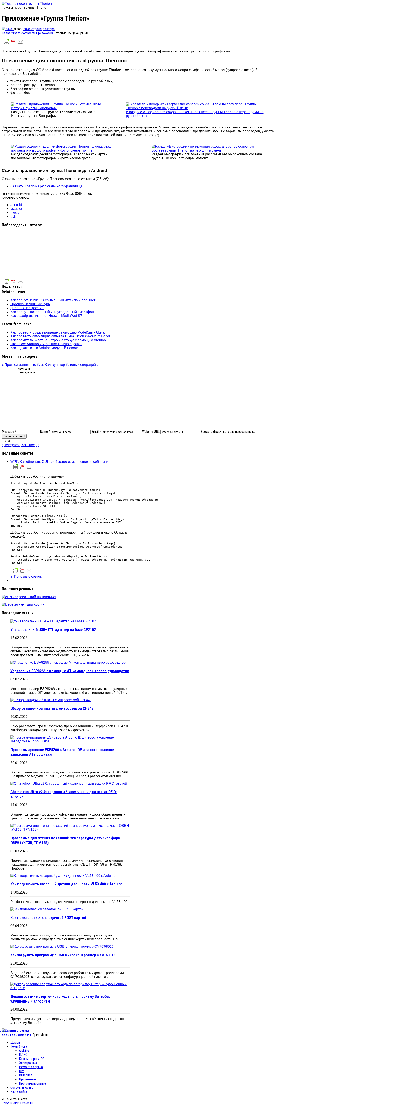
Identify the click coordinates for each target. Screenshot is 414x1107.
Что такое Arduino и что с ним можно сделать (46, 344)
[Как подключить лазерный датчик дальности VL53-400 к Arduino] (63, 876)
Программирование (32, 1083)
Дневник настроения (27, 308)
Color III (27, 1103)
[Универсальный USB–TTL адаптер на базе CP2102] (53, 621)
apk (13, 216)
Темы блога (18, 1046)
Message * (9, 432)
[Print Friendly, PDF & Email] (13, 44)
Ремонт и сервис (31, 1067)
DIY (21, 1071)
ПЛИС (23, 1055)
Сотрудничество (21, 1087)
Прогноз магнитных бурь (30, 304)
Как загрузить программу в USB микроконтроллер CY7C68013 (62, 955)
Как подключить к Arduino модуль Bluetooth (44, 348)
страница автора (43, 29)
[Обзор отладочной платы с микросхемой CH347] (50, 700)
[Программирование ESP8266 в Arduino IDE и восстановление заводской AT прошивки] (70, 741)
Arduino (24, 1050)
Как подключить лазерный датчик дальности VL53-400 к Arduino (66, 884)
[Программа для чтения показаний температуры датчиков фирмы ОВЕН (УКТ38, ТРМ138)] (70, 829)
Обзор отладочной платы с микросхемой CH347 (51, 708)
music (14, 212)
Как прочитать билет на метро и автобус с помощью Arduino (58, 340)
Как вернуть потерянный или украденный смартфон (52, 312)
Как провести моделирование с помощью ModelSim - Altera (57, 332)
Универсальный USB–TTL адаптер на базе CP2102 (53, 629)
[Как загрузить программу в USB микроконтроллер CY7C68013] (62, 946)
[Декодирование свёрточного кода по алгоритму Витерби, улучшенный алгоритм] (70, 988)
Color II (16, 1103)
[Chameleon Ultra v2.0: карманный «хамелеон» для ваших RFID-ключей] (68, 783)
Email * (96, 432)
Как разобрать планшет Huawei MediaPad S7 (46, 316)
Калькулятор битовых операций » (72, 365)
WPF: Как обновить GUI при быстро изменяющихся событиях (59, 461)
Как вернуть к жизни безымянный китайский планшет (52, 300)
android (16, 205)
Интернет (25, 1075)
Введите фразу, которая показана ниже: (228, 432)
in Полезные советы (26, 576)
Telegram (11, 445)
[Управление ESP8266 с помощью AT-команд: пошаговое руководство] (68, 662)
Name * (45, 432)
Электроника (28, 1063)
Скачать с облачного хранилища (46, 186)
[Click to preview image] (27, 3)
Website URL (151, 432)
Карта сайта (18, 1092)
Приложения (44, 33)
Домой (15, 1042)
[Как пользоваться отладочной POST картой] (46, 909)
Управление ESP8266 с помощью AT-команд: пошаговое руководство (69, 671)
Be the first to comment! (18, 33)
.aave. (27, 29)
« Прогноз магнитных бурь (23, 365)
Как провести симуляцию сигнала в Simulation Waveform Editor (60, 336)
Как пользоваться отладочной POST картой (48, 917)
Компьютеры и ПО (31, 1059)
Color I (6, 1103)
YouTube (28, 445)
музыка (16, 208)
